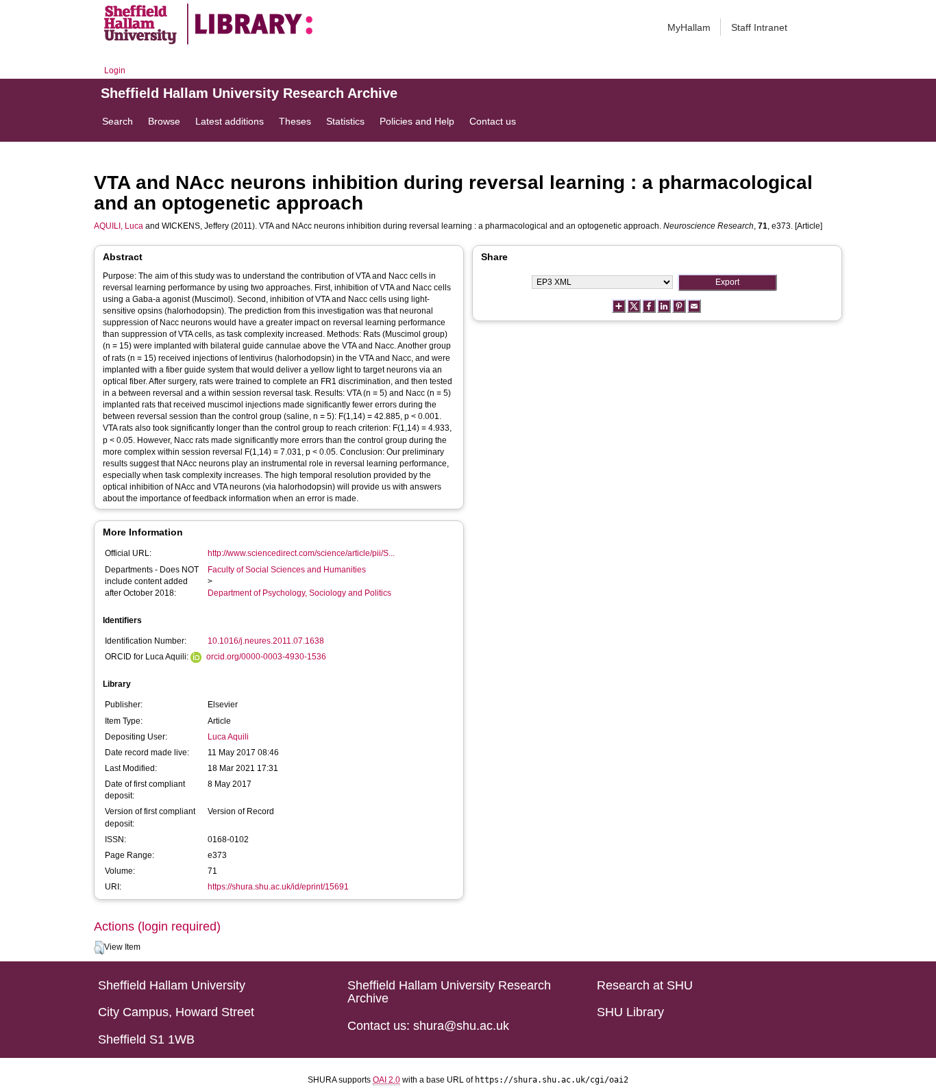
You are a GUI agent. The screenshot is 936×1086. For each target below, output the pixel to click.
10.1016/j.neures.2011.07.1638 (266, 641)
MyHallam (689, 27)
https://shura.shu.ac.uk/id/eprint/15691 (278, 887)
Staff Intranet (759, 27)
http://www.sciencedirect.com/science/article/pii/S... (301, 553)
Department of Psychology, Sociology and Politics (299, 593)
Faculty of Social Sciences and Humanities (287, 569)
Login (114, 70)
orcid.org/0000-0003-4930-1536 (266, 656)
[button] (99, 948)
